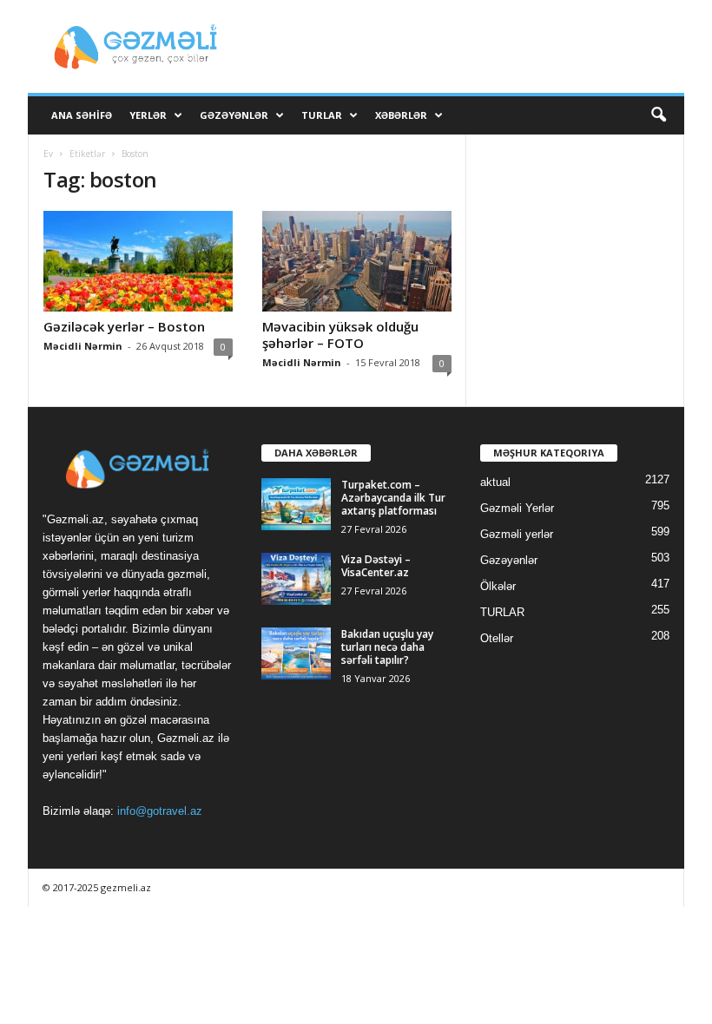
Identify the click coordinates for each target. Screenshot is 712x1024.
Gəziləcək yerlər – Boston (124, 326)
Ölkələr (498, 586)
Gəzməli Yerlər (517, 508)
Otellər (496, 638)
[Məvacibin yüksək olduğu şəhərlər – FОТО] (357, 261)
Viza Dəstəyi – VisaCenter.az (376, 566)
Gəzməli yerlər (516, 534)
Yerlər (148, 114)
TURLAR (321, 114)
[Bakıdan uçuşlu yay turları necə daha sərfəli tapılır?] (296, 653)
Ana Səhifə (81, 114)
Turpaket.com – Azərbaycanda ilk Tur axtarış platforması (393, 497)
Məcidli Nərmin (82, 345)
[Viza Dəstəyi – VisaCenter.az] (296, 579)
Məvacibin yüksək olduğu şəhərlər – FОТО (340, 334)
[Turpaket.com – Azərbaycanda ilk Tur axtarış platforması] (296, 504)
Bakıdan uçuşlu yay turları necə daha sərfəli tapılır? (387, 647)
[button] (658, 115)
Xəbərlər (401, 114)
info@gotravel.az (159, 810)
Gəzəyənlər (234, 114)
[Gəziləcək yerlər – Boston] (138, 261)
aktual (495, 482)
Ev (48, 154)
